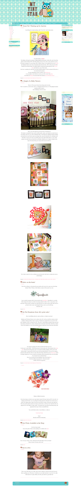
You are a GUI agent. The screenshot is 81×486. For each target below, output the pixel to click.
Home (14, 23)
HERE (43, 58)
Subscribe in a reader (12, 43)
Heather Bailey (42, 279)
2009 (11, 27)
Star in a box (26, 447)
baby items (32, 279)
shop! (48, 428)
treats (30, 420)
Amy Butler (25, 279)
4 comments (22, 27)
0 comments (22, 449)
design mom (53, 352)
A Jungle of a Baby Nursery (31, 81)
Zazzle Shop (27, 23)
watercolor (53, 279)
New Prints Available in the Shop (33, 423)
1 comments (22, 365)
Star (68, 31)
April (10, 38)
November (11, 30)
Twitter (42, 23)
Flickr (46, 23)
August (11, 33)
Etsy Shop (22, 23)
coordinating (36, 279)
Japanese (24, 420)
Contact (50, 23)
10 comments (22, 82)
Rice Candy (28, 420)
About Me (54, 23)
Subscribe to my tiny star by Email (14, 46)
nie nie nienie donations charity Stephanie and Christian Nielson (32, 77)
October (11, 31)
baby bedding (29, 279)
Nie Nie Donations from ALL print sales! (36, 312)
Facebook (38, 23)
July (10, 35)
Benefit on (49, 75)
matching (46, 279)
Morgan (31, 75)
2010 (11, 26)
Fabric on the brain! (28, 282)
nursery (49, 279)
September (11, 32)
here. (39, 326)
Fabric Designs (33, 23)
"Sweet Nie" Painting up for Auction (34, 26)
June (10, 36)
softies (51, 279)
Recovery (47, 72)
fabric (39, 279)
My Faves (17, 23)
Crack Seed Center (39, 413)
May (10, 37)
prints (24, 444)
